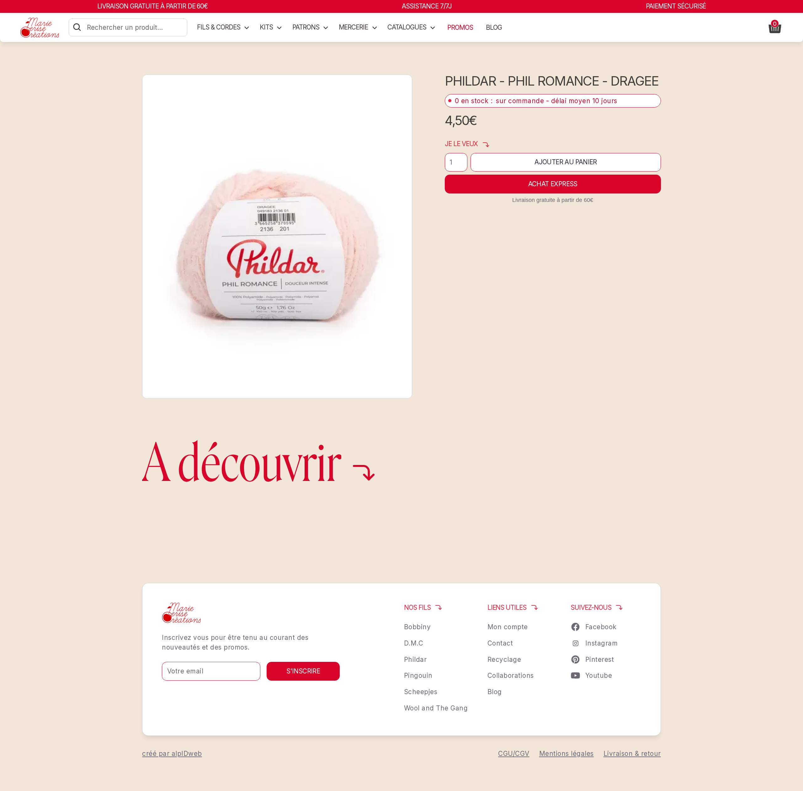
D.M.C (413, 643)
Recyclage (504, 659)
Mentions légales (566, 753)
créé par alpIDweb (172, 753)
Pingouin (418, 675)
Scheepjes (421, 692)
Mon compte (507, 627)
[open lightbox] (277, 236)
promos (460, 27)
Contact (500, 643)
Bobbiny (417, 627)
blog (494, 27)
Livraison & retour (632, 753)
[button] (223, 27)
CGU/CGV (513, 753)
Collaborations (510, 675)
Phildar (415, 659)
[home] (39, 28)
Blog (494, 692)
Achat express (552, 184)
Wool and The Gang (436, 708)
